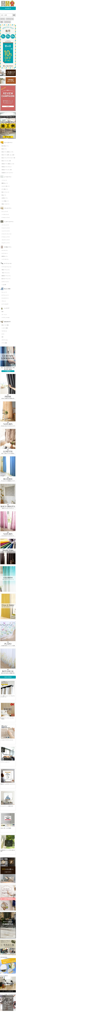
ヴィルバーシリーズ (5, 227)
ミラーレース (4, 180)
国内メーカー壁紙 (5, 325)
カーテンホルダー (5, 304)
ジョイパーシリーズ (5, 230)
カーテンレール (7, 263)
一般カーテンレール (5, 272)
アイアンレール (9, 18)
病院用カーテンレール (6, 275)
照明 (2, 311)
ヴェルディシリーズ (5, 242)
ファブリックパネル (5, 317)
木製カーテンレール (5, 269)
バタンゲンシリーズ (5, 239)
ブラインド (4, 301)
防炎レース (4, 195)
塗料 (2, 336)
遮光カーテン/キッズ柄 (6, 160)
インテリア (6, 308)
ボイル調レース (5, 189)
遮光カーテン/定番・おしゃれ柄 (8, 154)
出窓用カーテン (5, 198)
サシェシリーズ (5, 211)
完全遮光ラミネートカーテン (7, 172)
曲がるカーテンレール (6, 278)
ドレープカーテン (8, 142)
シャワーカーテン (5, 259)
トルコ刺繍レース (5, 201)
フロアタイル (7, 21)
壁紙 (2, 21)
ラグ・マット (4, 314)
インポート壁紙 (5, 328)
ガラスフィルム (5, 339)
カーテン (3, 18)
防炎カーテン (4, 148)
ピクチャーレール (5, 281)
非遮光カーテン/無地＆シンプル (8, 163)
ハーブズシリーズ (5, 214)
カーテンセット (5, 253)
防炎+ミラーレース (5, 192)
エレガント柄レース (5, 186)
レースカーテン (7, 176)
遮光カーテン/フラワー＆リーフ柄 (8, 157)
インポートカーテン (9, 221)
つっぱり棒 (4, 284)
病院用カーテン (5, 256)
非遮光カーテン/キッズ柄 (7, 169)
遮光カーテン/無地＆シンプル (7, 151)
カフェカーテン (5, 250)
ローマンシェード (5, 295)
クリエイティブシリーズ (6, 233)
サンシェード (4, 292)
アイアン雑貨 (4, 342)
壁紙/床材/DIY (7, 321)
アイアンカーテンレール (6, 266)
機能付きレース (5, 183)
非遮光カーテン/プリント (7, 166)
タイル (3, 333)
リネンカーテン (7, 208)
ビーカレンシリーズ (5, 217)
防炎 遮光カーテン (5, 145)
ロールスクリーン (5, 298)
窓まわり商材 (7, 288)
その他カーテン (7, 247)
